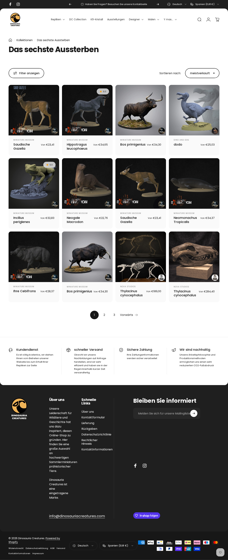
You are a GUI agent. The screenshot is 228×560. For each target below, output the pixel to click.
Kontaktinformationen (97, 449)
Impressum (38, 553)
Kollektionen (25, 40)
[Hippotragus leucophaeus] (87, 110)
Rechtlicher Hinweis (89, 442)
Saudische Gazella (21, 146)
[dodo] (194, 110)
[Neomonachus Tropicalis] (194, 183)
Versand (60, 548)
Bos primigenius (133, 144)
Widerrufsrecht (16, 548)
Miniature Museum (23, 140)
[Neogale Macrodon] (87, 183)
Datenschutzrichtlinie (96, 434)
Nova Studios (128, 286)
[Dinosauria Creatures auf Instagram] (144, 466)
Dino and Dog (181, 140)
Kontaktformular (93, 417)
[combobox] (177, 4)
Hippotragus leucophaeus (77, 146)
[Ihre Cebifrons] (34, 257)
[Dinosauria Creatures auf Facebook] (135, 466)
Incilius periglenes (21, 219)
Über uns (87, 412)
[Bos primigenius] (140, 110)
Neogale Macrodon (75, 219)
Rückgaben (89, 429)
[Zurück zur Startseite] (10, 40)
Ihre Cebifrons (24, 291)
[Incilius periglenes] (34, 183)
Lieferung (87, 423)
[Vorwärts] (158, 4)
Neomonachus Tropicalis (185, 219)
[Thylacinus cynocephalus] (140, 257)
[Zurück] (70, 4)
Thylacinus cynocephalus (131, 293)
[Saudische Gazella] (34, 110)
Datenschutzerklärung (37, 548)
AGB (52, 548)
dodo (178, 144)
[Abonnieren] (193, 413)
